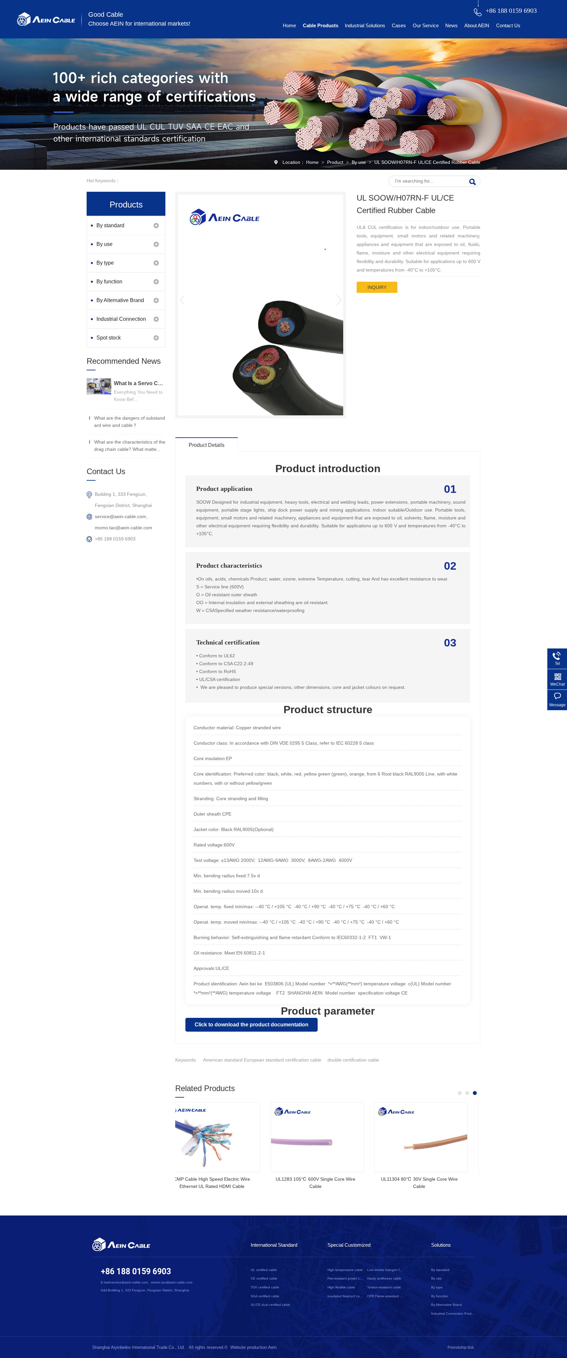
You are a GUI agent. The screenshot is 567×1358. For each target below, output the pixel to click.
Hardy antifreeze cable (384, 1278)
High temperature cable (345, 1270)
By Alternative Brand (120, 300)
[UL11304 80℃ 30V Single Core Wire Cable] (221, 1137)
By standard (110, 225)
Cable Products (320, 25)
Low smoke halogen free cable (385, 1270)
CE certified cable (264, 1278)
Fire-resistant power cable (345, 1278)
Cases (399, 25)
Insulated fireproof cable (345, 1296)
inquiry (377, 287)
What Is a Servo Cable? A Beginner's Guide (139, 383)
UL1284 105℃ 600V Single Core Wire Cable (428, 1182)
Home (289, 25)
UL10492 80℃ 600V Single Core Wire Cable (324, 1182)
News (451, 25)
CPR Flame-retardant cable (385, 1296)
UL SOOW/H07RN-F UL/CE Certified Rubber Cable (427, 162)
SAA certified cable (265, 1296)
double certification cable (353, 1059)
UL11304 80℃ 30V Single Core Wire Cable (220, 1182)
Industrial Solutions (365, 25)
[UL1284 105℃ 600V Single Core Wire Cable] (429, 1137)
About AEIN (476, 25)
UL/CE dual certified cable (270, 1304)
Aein (272, 1347)
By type (105, 263)
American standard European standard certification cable (262, 1059)
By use (359, 162)
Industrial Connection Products (121, 322)
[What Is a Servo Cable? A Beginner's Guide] (99, 386)
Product (336, 162)
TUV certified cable (265, 1287)
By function (109, 281)
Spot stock (108, 337)
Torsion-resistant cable (384, 1287)
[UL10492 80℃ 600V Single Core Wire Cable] (325, 1137)
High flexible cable (341, 1287)
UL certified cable (264, 1270)
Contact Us (508, 25)
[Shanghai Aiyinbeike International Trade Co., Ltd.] (46, 24)
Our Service (426, 25)
